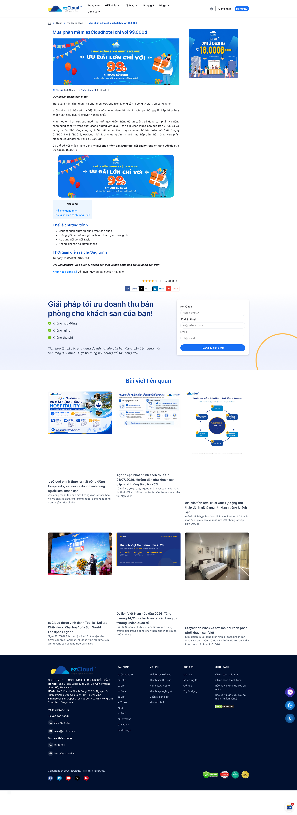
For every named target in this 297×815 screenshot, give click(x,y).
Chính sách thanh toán (228, 680)
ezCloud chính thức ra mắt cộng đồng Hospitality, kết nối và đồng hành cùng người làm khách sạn (76, 486)
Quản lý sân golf (159, 696)
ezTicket (123, 702)
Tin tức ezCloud (75, 23)
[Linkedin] (59, 778)
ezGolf (121, 713)
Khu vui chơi (157, 702)
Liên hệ (187, 674)
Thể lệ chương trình (65, 210)
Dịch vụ (129, 5)
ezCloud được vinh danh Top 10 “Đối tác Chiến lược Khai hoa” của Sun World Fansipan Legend (77, 627)
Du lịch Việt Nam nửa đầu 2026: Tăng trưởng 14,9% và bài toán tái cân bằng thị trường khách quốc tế (146, 618)
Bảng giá (148, 5)
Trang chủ (94, 5)
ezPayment (124, 718)
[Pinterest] (86, 778)
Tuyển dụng (190, 691)
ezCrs (121, 685)
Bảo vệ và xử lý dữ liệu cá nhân (230, 687)
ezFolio (122, 680)
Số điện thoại (188, 319)
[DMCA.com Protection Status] (9, 792)
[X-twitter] (77, 778)
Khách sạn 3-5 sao (160, 680)
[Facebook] (50, 778)
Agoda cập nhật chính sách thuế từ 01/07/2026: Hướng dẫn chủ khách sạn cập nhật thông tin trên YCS (145, 479)
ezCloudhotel (125, 674)
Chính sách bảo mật (227, 674)
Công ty (92, 11)
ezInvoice (123, 724)
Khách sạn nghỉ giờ (161, 691)
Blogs (162, 5)
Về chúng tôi (190, 680)
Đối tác (187, 685)
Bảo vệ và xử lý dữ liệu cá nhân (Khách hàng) (230, 696)
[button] (132, 288)
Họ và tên (186, 306)
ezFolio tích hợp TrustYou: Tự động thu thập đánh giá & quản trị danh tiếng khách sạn (216, 507)
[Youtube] (68, 778)
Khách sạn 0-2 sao (160, 674)
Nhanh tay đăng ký (65, 271)
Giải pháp (110, 5)
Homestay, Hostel (160, 685)
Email (183, 331)
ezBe (120, 707)
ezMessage (124, 730)
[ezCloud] (65, 9)
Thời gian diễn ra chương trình (72, 215)
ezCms (122, 691)
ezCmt (121, 696)
